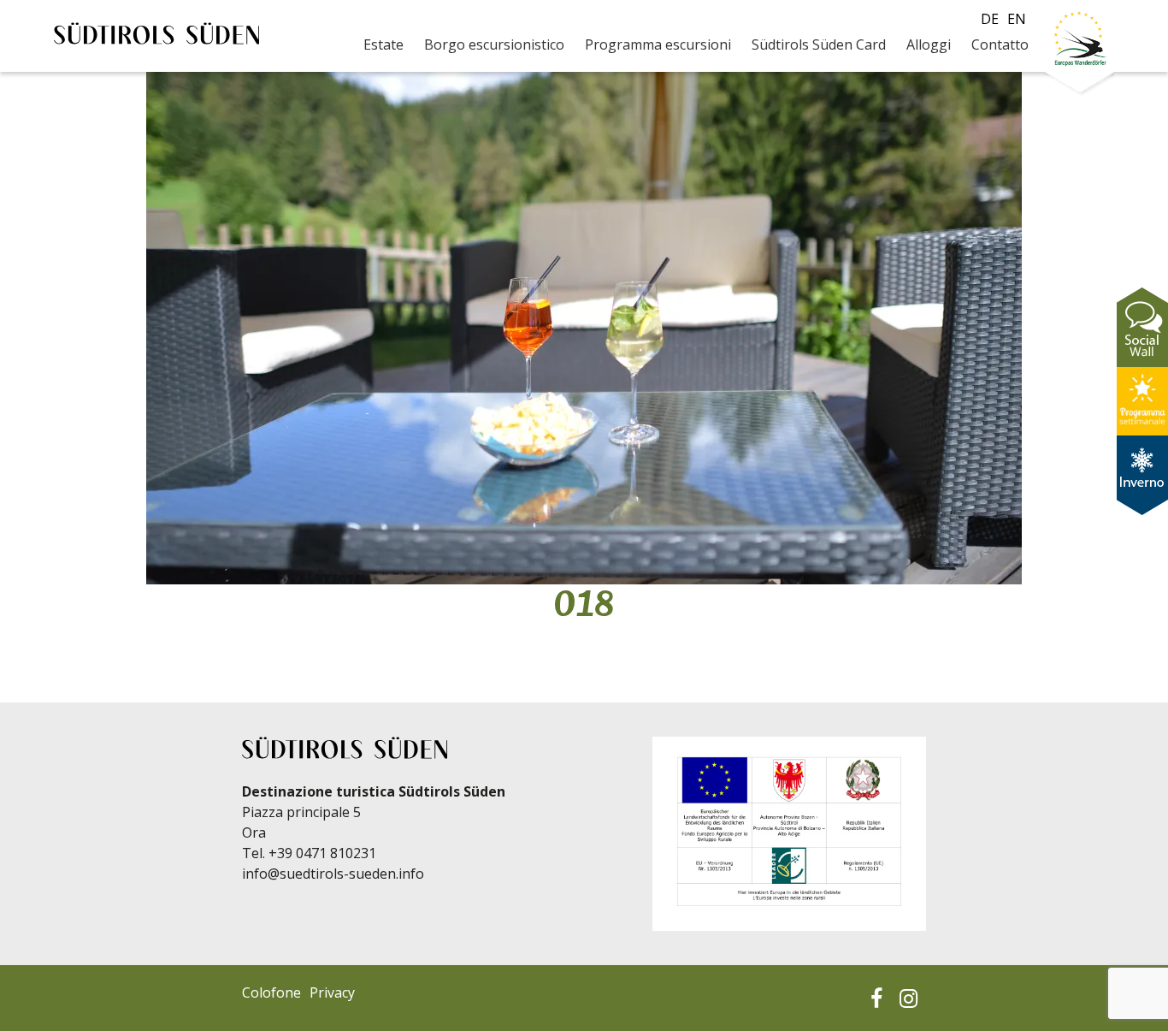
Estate (383, 44)
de (990, 18)
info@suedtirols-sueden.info (333, 873)
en (1016, 18)
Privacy (332, 992)
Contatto (1000, 44)
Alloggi (928, 44)
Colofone (271, 992)
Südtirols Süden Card (819, 44)
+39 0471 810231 (322, 853)
